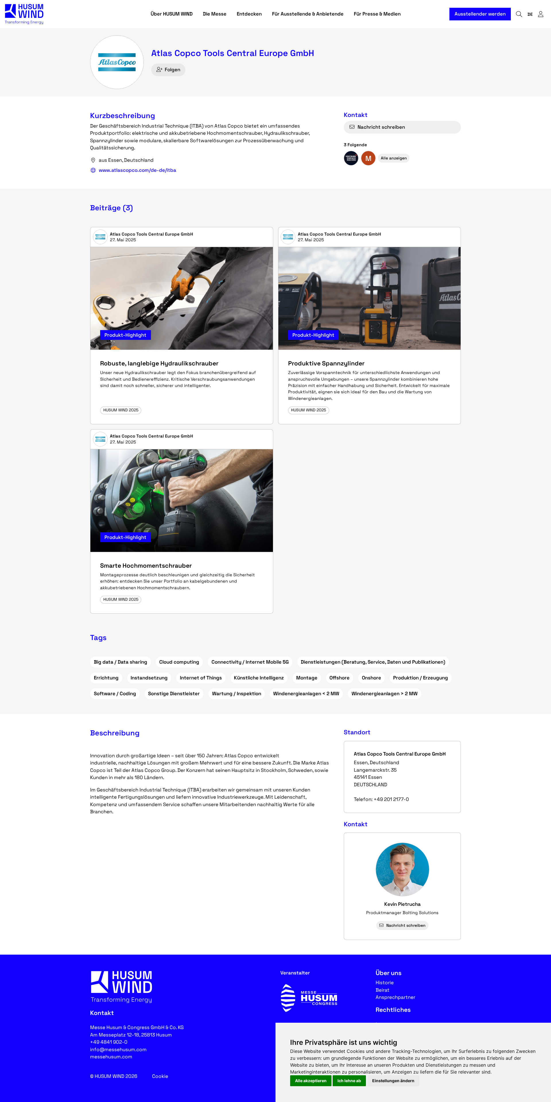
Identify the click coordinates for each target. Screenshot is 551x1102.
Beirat (382, 990)
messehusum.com (111, 1056)
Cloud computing (179, 662)
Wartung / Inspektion (236, 693)
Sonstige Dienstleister (174, 693)
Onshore (371, 678)
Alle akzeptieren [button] (311, 1080)
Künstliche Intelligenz (259, 678)
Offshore (339, 678)
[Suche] (519, 14)
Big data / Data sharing (120, 662)
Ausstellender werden (480, 14)
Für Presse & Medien (377, 14)
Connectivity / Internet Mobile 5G (250, 662)
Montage (306, 678)
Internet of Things (201, 678)
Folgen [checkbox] (172, 69)
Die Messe (214, 14)
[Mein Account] (540, 14)
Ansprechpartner (395, 997)
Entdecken (249, 14)
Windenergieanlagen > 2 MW (385, 693)
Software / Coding (115, 693)
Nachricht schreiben (381, 127)
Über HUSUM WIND (172, 14)
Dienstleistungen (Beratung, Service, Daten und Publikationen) (373, 662)
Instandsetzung (149, 678)
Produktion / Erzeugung (420, 678)
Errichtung (106, 678)
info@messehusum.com (118, 1049)
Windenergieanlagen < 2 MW (306, 693)
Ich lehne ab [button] (349, 1080)
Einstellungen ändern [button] (393, 1080)
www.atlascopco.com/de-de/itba (137, 170)
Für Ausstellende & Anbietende (308, 14)
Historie (385, 982)
